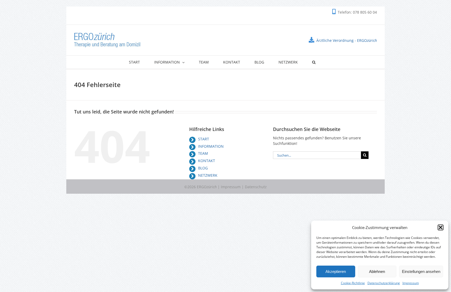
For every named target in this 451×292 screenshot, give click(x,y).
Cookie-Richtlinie (353, 283)
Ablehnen (377, 271)
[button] (440, 227)
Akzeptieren (335, 271)
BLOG (203, 167)
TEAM (203, 153)
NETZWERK (207, 175)
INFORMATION (211, 146)
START (203, 138)
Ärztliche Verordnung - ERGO (346, 40)
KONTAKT (206, 160)
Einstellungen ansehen (421, 271)
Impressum (410, 283)
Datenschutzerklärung (383, 283)
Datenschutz (256, 186)
